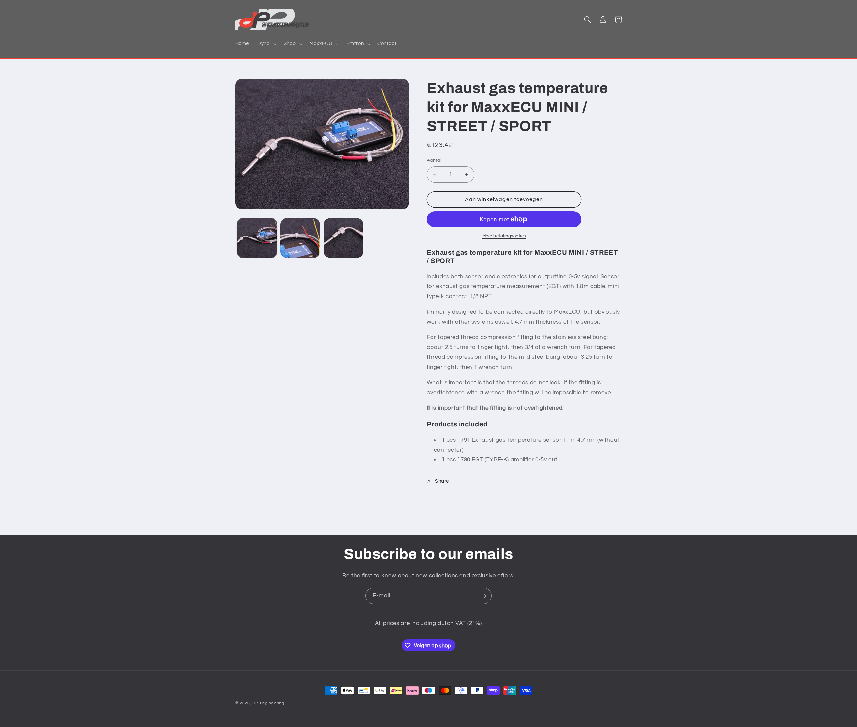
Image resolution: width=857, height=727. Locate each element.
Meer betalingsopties (504, 236)
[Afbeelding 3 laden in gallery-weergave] (344, 238)
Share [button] (442, 481)
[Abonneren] (483, 596)
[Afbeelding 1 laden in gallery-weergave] (257, 238)
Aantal (434, 160)
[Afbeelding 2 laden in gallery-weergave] (300, 238)
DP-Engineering (268, 703)
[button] (266, 44)
